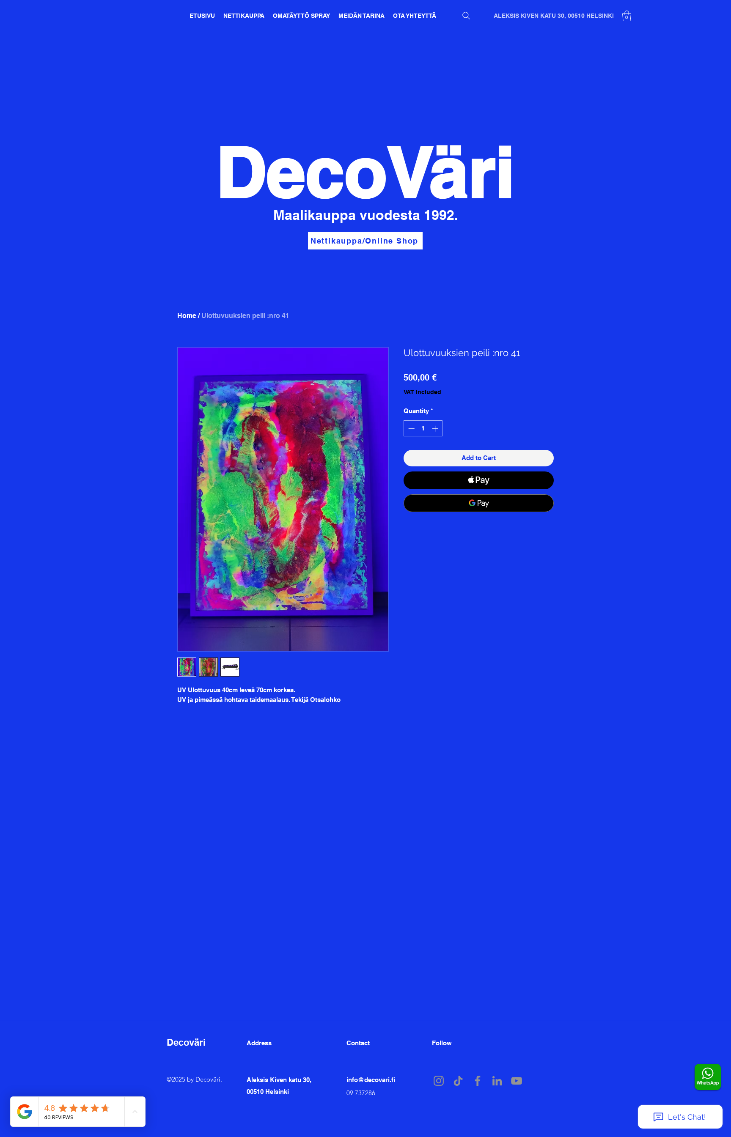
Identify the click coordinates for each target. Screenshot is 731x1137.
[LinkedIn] (497, 1081)
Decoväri (186, 1042)
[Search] (466, 16)
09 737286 (360, 1093)
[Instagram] (438, 1081)
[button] (626, 16)
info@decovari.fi (370, 1079)
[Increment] (436, 428)
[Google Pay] (479, 503)
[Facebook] (477, 1081)
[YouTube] (516, 1081)
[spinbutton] (423, 428)
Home (186, 316)
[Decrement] (410, 428)
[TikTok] (458, 1081)
